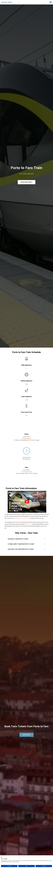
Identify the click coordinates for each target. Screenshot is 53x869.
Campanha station (26, 438)
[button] (27, 502)
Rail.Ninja (28, 524)
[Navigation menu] (51, 2)
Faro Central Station (26, 471)
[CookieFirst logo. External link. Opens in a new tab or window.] (1, 857)
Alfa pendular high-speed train (22, 518)
